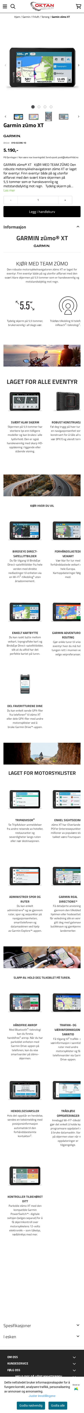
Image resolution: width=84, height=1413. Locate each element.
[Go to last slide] (5, 116)
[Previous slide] (5, 65)
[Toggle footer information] (75, 1357)
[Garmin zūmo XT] (42, 65)
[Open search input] (13, 6)
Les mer (9, 190)
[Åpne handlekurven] (78, 6)
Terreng (45, 17)
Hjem (17, 17)
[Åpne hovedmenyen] (5, 6)
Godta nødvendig (30, 1405)
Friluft (36, 17)
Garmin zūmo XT (61, 17)
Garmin (26, 17)
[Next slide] (78, 65)
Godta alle (58, 1405)
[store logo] (42, 6)
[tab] (33, 107)
